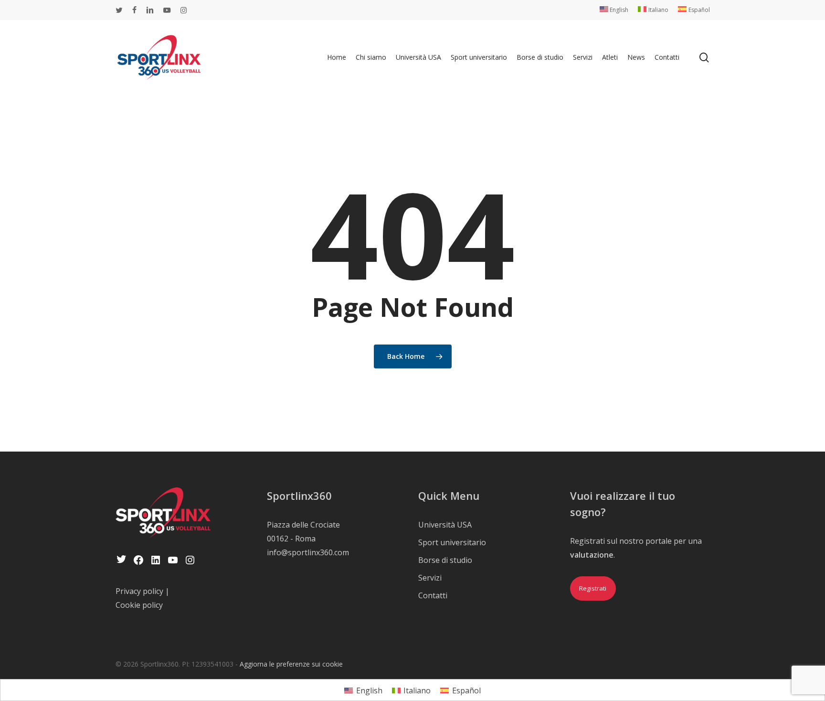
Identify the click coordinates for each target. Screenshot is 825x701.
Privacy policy (139, 591)
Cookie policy (139, 605)
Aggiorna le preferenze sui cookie (291, 664)
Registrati (592, 588)
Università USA (445, 524)
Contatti (432, 595)
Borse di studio (445, 560)
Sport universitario (452, 542)
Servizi (430, 577)
